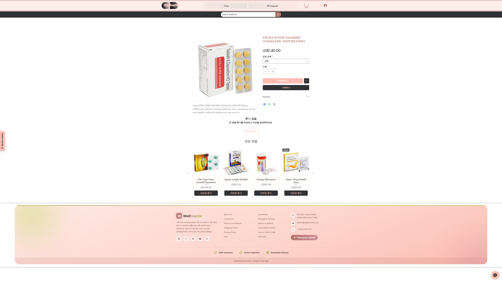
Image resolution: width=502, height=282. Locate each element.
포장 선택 (268, 56)
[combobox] (286, 61)
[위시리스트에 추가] (306, 80)
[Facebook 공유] (264, 104)
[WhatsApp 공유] (269, 104)
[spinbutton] (269, 71)
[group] (251, 173)
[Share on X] (274, 104)
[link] (307, 5)
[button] (272, 6)
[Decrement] (265, 71)
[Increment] (273, 71)
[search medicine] (278, 14)
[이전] (188, 173)
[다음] (313, 173)
